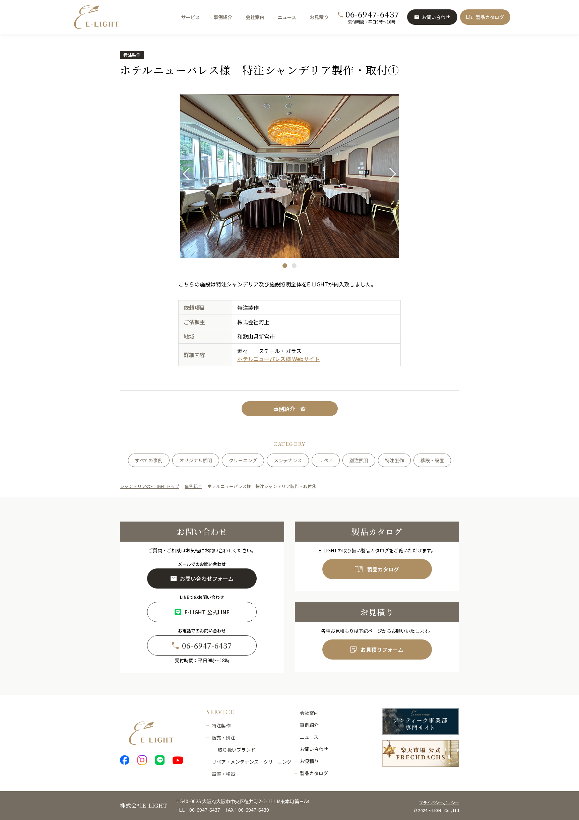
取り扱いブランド (236, 749)
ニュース (287, 17)
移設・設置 (432, 460)
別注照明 (358, 460)
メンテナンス (288, 460)
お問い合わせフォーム (207, 578)
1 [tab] (284, 265)
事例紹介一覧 (289, 409)
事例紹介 (222, 17)
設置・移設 (223, 773)
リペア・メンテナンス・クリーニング (252, 761)
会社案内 (255, 17)
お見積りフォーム (382, 649)
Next (390, 174)
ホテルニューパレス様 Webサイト (278, 359)
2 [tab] (294, 265)
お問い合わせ (436, 17)
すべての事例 (149, 460)
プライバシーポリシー (439, 802)
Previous (188, 174)
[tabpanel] (289, 176)
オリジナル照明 (195, 460)
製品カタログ (490, 17)
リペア (326, 460)
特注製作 (132, 55)
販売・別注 (223, 737)
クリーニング (243, 460)
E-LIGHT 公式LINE (207, 612)
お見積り (319, 17)
